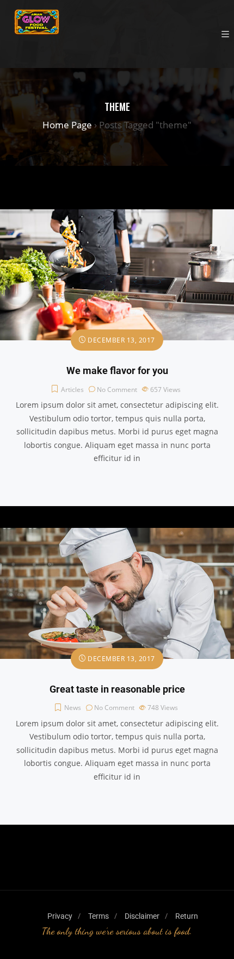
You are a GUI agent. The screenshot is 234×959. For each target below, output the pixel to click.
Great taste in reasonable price (117, 689)
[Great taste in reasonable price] (117, 534)
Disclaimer (142, 916)
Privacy (59, 916)
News (72, 707)
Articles (72, 389)
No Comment (117, 389)
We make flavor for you (117, 370)
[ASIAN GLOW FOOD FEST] (36, 34)
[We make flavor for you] (117, 215)
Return (186, 916)
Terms (98, 916)
